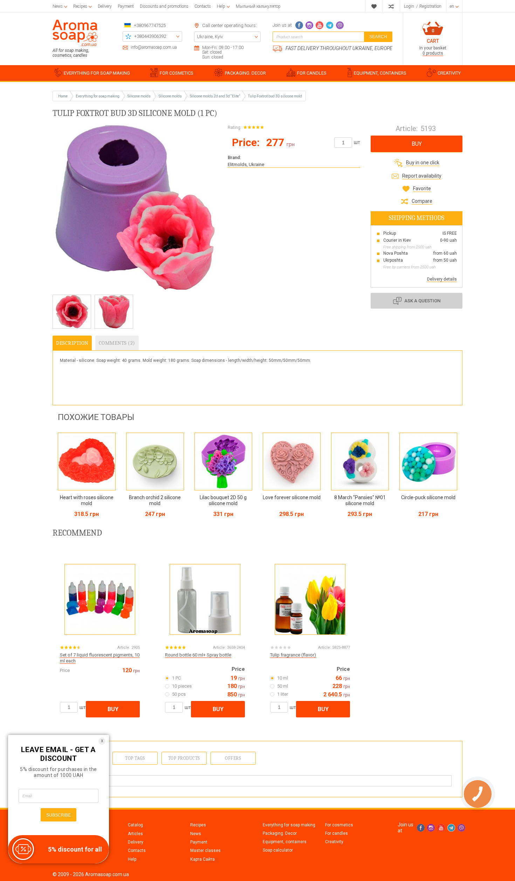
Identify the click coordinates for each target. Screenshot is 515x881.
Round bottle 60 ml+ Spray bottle (198, 655)
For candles (336, 833)
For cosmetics (339, 825)
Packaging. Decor (280, 833)
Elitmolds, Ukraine (246, 164)
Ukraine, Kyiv (210, 36)
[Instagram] (309, 25)
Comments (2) (117, 343)
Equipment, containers (285, 841)
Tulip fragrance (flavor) (293, 655)
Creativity (334, 841)
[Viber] (340, 25)
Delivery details (442, 279)
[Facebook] (299, 25)
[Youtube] (319, 25)
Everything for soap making (289, 825)
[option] (72, 312)
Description (72, 343)
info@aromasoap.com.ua (154, 47)
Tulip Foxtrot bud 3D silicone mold (275, 96)
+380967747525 (150, 25)
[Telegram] (330, 25)
